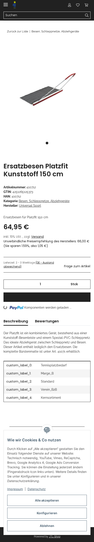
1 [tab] (47, 143)
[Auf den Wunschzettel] (81, 54)
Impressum (15, 489)
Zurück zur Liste (17, 31)
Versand (37, 236)
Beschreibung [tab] (15, 321)
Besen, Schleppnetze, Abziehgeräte (44, 201)
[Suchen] (87, 15)
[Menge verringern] (8, 284)
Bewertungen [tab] (47, 321)
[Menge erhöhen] (85, 284)
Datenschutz (37, 489)
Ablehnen (47, 526)
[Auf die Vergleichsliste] (70, 54)
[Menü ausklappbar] (5, 2)
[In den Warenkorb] (6, 43)
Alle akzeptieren (47, 500)
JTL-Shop (54, 536)
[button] (69, 4)
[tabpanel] (47, 89)
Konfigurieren (47, 513)
